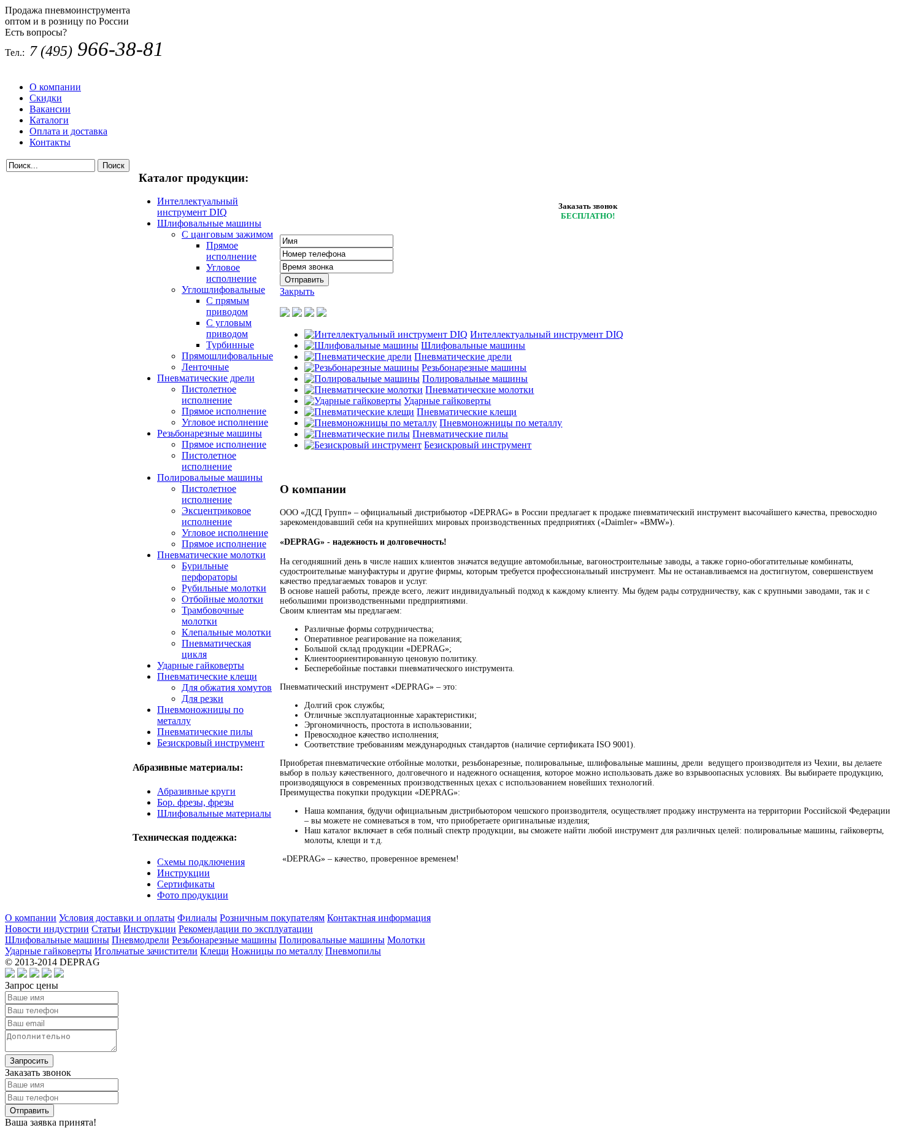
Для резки (202, 698)
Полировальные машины (210, 477)
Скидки (45, 98)
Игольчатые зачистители (146, 951)
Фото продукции (192, 895)
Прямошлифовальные (227, 356)
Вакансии (50, 109)
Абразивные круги (196, 791)
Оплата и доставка (68, 131)
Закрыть (297, 291)
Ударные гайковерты (200, 665)
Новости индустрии (47, 929)
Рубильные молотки (224, 588)
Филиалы (197, 918)
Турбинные (230, 345)
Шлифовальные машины (209, 223)
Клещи (214, 951)
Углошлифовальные (223, 289)
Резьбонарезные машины (209, 433)
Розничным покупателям (272, 918)
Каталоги (49, 120)
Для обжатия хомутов (227, 687)
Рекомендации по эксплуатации (246, 929)
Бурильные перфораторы (209, 571)
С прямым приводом (227, 306)
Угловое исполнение (231, 273)
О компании (55, 87)
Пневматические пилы (205, 731)
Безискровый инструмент (210, 743)
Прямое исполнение (231, 251)
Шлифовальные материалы (214, 813)
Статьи (106, 929)
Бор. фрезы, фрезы (195, 802)
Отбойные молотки (222, 599)
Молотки (406, 940)
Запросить (29, 1060)
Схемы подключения (201, 862)
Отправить (29, 1110)
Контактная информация (379, 918)
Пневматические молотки (211, 555)
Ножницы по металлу (277, 951)
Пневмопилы (353, 951)
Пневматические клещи (207, 676)
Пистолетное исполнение (209, 394)
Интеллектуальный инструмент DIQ (197, 206)
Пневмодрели (140, 940)
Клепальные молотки (226, 632)
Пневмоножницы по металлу (500, 423)
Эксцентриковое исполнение (216, 516)
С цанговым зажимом (227, 234)
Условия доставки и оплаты (117, 918)
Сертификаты (186, 884)
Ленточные (205, 367)
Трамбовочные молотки (213, 615)
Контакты (50, 142)
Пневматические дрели (206, 378)
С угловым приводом (229, 328)
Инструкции (183, 873)
